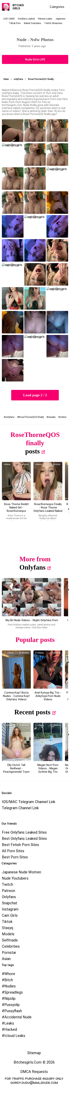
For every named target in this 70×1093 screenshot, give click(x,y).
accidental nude (18, 1017)
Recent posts (32, 712)
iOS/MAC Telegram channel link (28, 801)
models (8, 934)
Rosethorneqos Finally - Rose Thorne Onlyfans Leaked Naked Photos (47, 509)
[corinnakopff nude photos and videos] (16, 669)
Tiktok (7, 921)
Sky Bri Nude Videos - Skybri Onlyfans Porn (31, 620)
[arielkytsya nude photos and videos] (47, 669)
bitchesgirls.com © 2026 (34, 1062)
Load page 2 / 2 (35, 395)
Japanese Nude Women (21, 872)
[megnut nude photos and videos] (47, 742)
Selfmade (10, 940)
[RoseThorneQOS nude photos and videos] (47, 481)
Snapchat (9, 903)
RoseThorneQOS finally (31, 417)
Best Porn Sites (15, 857)
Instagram (10, 909)
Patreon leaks (45, 18)
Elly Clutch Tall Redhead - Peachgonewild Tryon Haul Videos (16, 770)
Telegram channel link (20, 808)
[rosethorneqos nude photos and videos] (16, 481)
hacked (10, 1029)
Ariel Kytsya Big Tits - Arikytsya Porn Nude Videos (48, 696)
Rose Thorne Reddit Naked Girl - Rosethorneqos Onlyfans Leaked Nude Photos (16, 510)
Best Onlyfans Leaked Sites (24, 838)
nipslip (9, 998)
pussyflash (13, 1011)
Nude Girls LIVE (35, 59)
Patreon (8, 890)
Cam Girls (10, 915)
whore (9, 973)
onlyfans (10, 417)
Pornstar (9, 952)
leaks (9, 1023)
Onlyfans (32, 567)
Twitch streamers (53, 23)
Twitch (7, 884)
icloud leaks (14, 1035)
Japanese (60, 18)
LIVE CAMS (9, 18)
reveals (52, 417)
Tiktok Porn (15, 23)
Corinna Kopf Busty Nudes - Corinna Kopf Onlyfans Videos (16, 696)
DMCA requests (34, 1071)
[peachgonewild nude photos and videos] (16, 742)
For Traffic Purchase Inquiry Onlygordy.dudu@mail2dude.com (34, 1080)
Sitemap (34, 1053)
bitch (8, 980)
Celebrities (11, 946)
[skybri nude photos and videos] (31, 597)
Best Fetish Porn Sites (20, 844)
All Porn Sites (13, 851)
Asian (6, 958)
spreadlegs (13, 992)
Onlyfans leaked (26, 18)
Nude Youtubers (15, 878)
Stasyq (7, 928)
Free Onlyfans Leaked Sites (24, 832)
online (63, 417)
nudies (10, 986)
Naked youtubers (32, 23)
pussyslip (12, 1004)
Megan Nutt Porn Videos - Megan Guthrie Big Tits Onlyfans (47, 770)
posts (32, 451)
